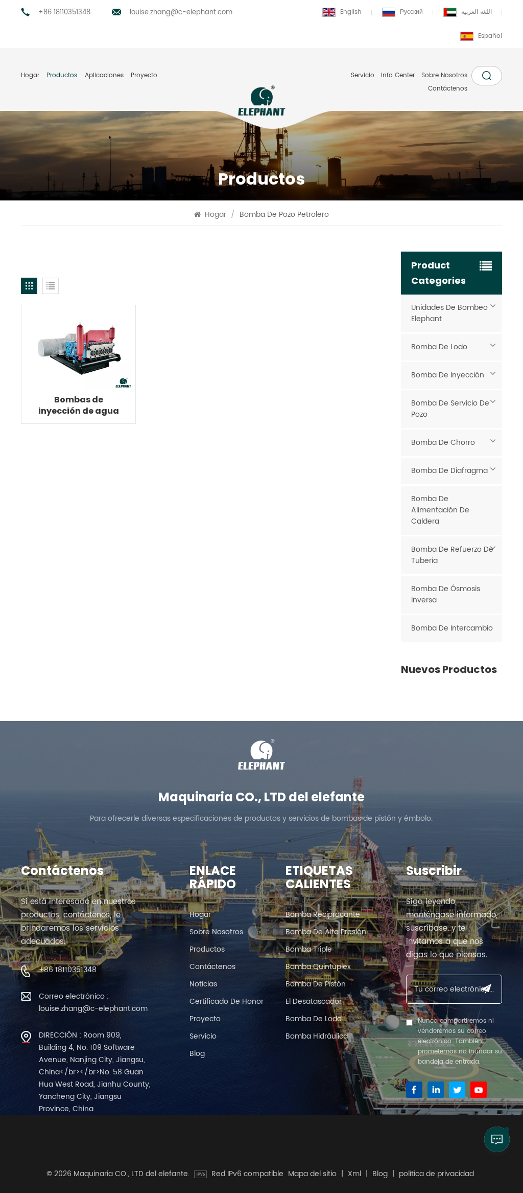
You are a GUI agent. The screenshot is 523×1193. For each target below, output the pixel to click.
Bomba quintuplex (318, 967)
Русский (411, 12)
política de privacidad (436, 1174)
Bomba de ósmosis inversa (445, 594)
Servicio (362, 75)
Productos (61, 75)
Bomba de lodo (439, 347)
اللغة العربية (476, 12)
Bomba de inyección (447, 375)
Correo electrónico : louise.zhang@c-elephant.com (93, 1003)
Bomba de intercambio (452, 628)
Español (490, 36)
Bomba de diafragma (449, 471)
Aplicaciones (104, 75)
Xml (354, 1174)
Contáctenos (447, 89)
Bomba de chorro (443, 442)
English (351, 12)
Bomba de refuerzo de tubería (452, 555)
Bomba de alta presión (326, 932)
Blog (197, 1054)
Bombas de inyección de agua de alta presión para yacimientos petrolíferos (78, 405)
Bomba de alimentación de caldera (440, 510)
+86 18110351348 (64, 12)
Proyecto (144, 75)
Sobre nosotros (444, 75)
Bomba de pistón (316, 984)
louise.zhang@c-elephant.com (181, 12)
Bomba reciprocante (323, 914)
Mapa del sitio (312, 1174)
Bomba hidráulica (317, 1036)
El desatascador (314, 1001)
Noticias (203, 984)
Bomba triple (309, 949)
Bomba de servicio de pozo (450, 408)
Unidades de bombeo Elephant (449, 313)
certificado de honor (226, 1001)
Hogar (30, 75)
